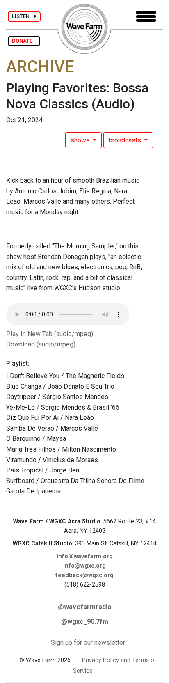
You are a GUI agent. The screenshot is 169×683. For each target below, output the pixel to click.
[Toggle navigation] (146, 16)
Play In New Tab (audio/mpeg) (49, 334)
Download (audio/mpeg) (40, 344)
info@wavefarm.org (85, 556)
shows (81, 140)
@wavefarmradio (85, 607)
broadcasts (126, 140)
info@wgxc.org (84, 565)
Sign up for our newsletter (88, 642)
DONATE (24, 41)
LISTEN (23, 16)
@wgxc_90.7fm (84, 622)
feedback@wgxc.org (84, 575)
